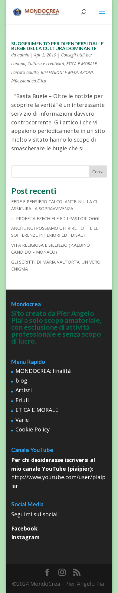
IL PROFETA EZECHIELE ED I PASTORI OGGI (55, 218)
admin (23, 55)
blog (21, 380)
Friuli (22, 400)
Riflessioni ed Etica (28, 81)
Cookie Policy (32, 429)
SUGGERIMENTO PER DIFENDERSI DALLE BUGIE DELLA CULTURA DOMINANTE (57, 45)
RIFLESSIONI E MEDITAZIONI (67, 72)
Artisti (23, 390)
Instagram (25, 537)
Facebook (24, 528)
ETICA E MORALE (81, 63)
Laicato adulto (25, 72)
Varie (22, 419)
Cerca (97, 172)
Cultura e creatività (46, 63)
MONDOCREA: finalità (43, 370)
